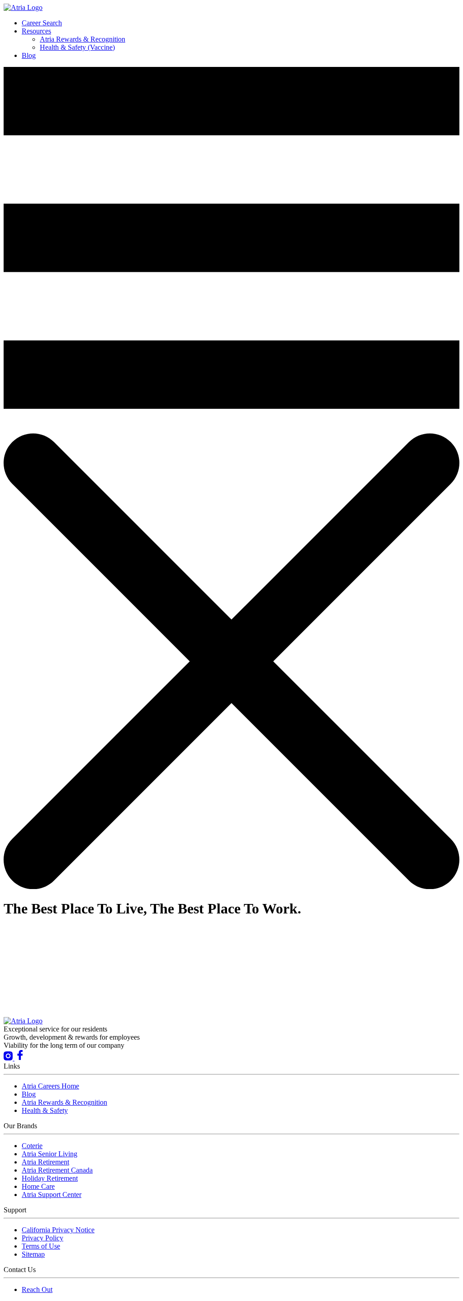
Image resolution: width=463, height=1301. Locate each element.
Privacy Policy (42, 1238)
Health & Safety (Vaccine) (77, 47)
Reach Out (37, 1289)
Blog (29, 55)
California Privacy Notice (58, 1230)
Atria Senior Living (49, 1154)
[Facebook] (19, 1058)
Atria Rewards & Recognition (82, 39)
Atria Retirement (45, 1162)
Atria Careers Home (50, 1086)
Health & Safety (45, 1110)
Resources (36, 31)
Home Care (38, 1186)
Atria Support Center (51, 1194)
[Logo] (23, 7)
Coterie (32, 1146)
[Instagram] (9, 1058)
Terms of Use (41, 1246)
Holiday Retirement (50, 1178)
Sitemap (33, 1254)
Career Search (42, 23)
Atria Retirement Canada (57, 1170)
